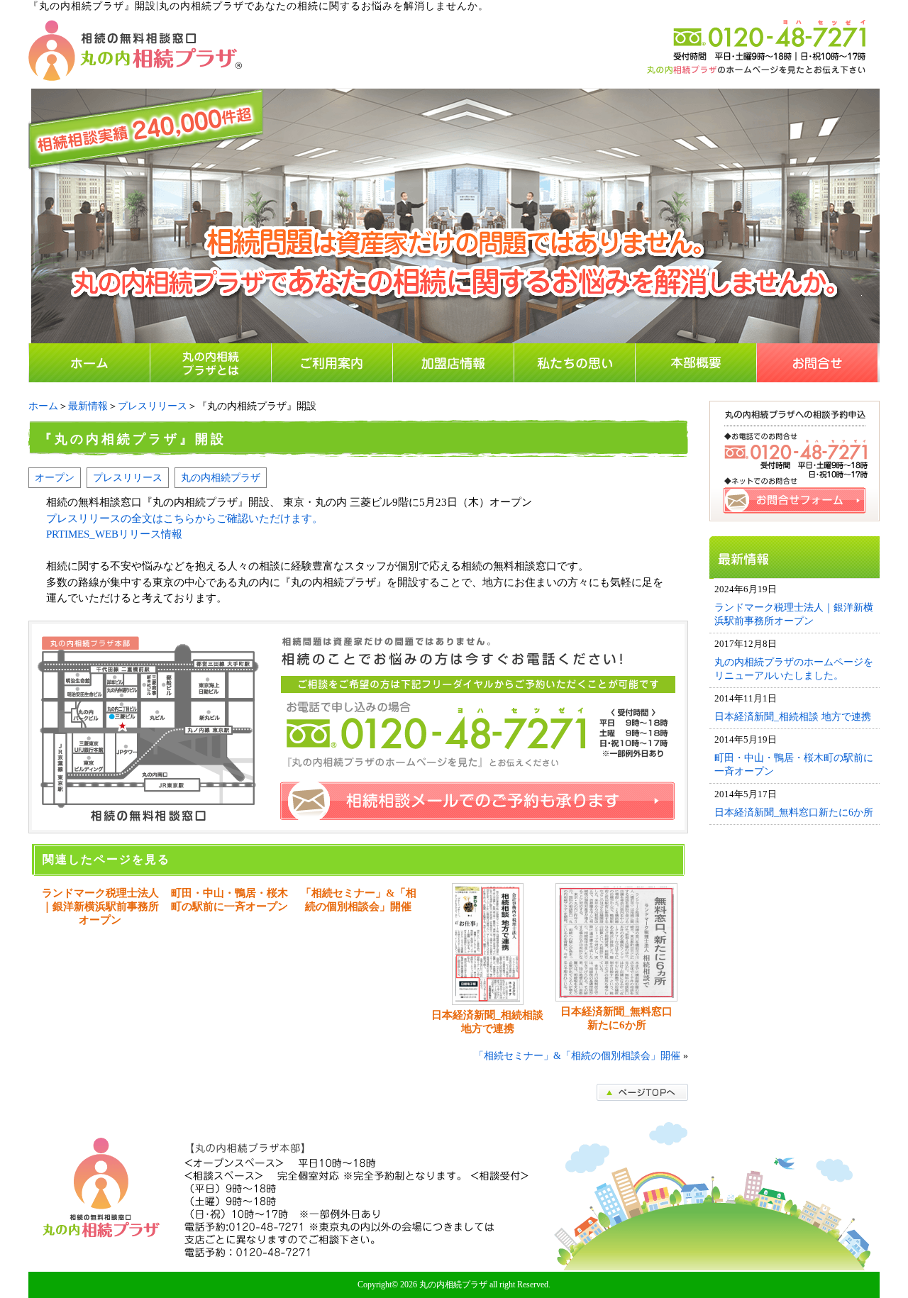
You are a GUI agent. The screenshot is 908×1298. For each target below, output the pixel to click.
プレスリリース (152, 406)
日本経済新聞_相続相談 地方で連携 (487, 1021)
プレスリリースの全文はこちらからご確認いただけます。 (184, 518)
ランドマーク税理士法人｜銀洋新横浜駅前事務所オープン (100, 906)
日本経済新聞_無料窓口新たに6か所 (616, 1018)
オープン (54, 477)
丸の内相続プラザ (220, 477)
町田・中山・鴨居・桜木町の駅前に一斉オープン (229, 899)
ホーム (43, 406)
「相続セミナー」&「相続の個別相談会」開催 (358, 899)
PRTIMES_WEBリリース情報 (114, 534)
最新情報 (88, 406)
